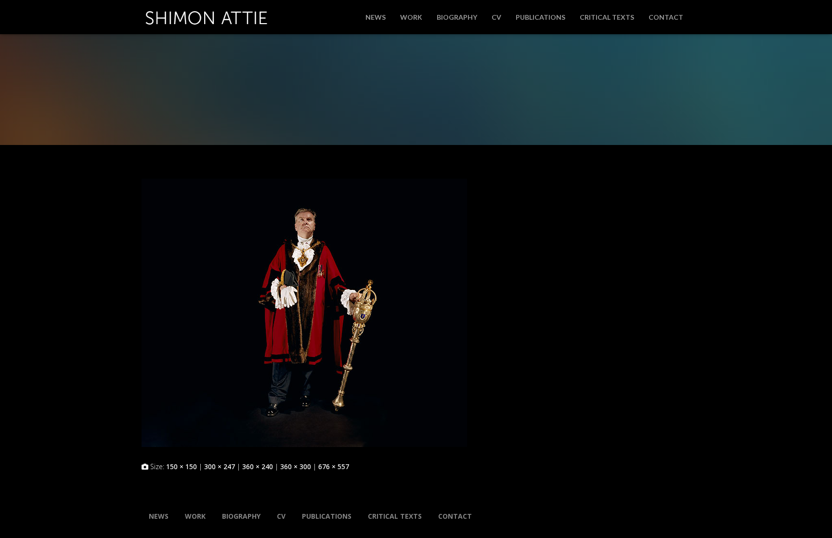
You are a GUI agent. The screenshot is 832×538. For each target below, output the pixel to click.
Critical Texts (607, 17)
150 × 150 (181, 466)
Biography (457, 17)
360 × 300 (295, 466)
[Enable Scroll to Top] (813, 519)
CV (496, 17)
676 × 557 (333, 466)
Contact (666, 17)
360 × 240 (257, 466)
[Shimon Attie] (206, 14)
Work (411, 17)
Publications (540, 17)
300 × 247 (219, 466)
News (375, 17)
